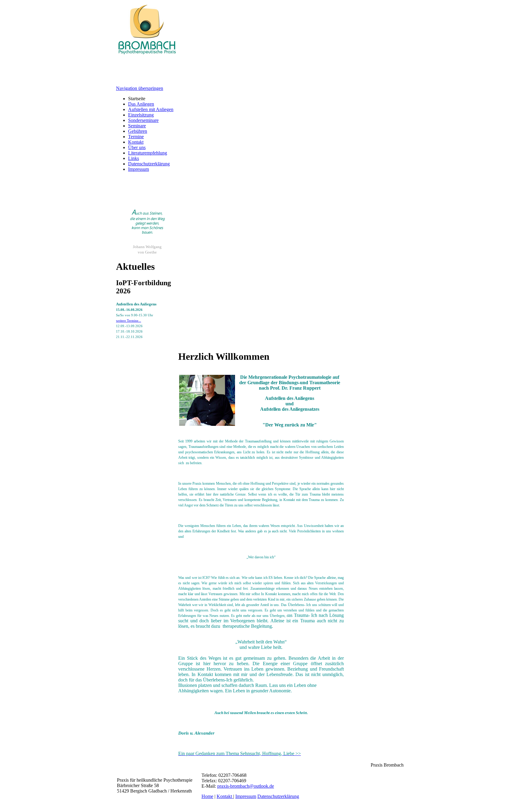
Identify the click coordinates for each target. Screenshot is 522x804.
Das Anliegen (141, 104)
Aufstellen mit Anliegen (150, 109)
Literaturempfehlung (147, 152)
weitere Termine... (128, 320)
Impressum (138, 169)
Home (207, 796)
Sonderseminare (143, 120)
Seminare (137, 125)
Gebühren (137, 131)
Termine (136, 136)
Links (133, 158)
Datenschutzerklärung (149, 163)
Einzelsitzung (141, 114)
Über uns (137, 147)
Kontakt (135, 142)
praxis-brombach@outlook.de (245, 786)
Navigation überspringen (139, 88)
